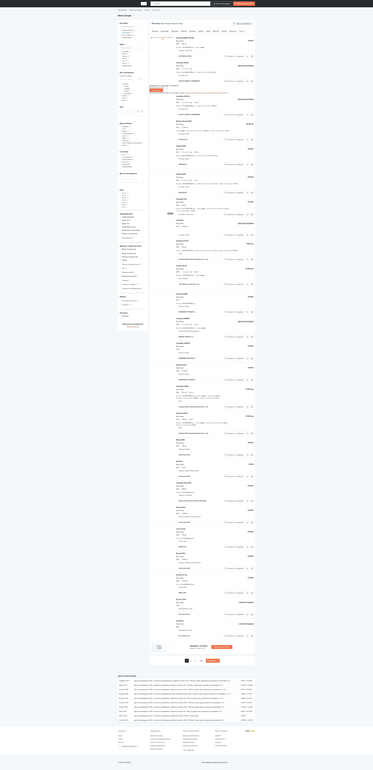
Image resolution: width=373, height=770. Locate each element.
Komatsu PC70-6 (182, 241)
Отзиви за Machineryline (158, 745)
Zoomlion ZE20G (182, 62)
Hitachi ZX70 (123, 685)
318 (201, 661)
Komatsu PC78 (123, 702)
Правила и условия (156, 735)
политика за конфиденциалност (195, 93)
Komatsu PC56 (123, 698)
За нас (120, 735)
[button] (247, 56)
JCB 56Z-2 (180, 621)
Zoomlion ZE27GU (183, 96)
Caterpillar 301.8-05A (183, 483)
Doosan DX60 (123, 707)
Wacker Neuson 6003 (184, 121)
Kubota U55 (122, 711)
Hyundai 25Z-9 (181, 365)
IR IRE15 (179, 461)
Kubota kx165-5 (182, 413)
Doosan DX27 (181, 599)
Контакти (121, 742)
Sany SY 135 (123, 716)
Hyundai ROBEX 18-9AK (185, 38)
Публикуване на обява (222, 647)
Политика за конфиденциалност (160, 739)
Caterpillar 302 (181, 199)
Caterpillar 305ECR (183, 343)
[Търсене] (152, 3)
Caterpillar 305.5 (124, 681)
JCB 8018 (179, 220)
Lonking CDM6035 (183, 318)
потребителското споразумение (217, 93)
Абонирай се (156, 90)
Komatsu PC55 (123, 689)
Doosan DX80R (181, 294)
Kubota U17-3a (181, 575)
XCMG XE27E (181, 174)
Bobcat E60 (180, 440)
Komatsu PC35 (123, 694)
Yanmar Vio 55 (181, 266)
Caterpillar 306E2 (182, 386)
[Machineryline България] (128, 3)
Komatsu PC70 (123, 720)
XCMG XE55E (181, 146)
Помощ (120, 739)
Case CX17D (180, 529)
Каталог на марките (156, 749)
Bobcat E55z (180, 507)
